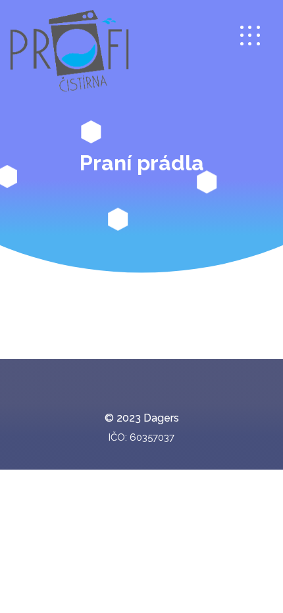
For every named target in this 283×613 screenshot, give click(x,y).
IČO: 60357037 (141, 437)
